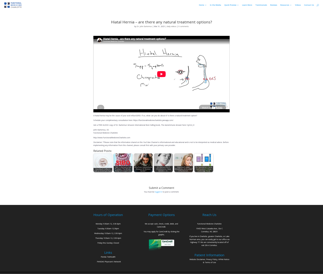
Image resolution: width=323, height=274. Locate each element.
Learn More (247, 5)
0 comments (183, 26)
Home (201, 5)
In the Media (215, 5)
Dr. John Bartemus (144, 26)
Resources (284, 5)
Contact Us (309, 5)
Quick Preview (230, 5)
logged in (158, 192)
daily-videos (171, 26)
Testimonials (261, 5)
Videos (298, 5)
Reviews (273, 5)
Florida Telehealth (108, 257)
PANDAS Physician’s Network (109, 261)
